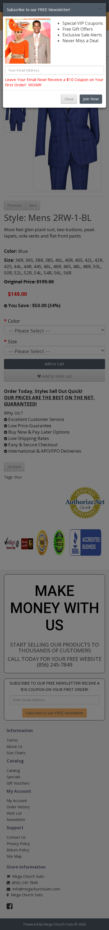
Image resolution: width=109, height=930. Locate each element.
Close (69, 99)
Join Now (91, 98)
